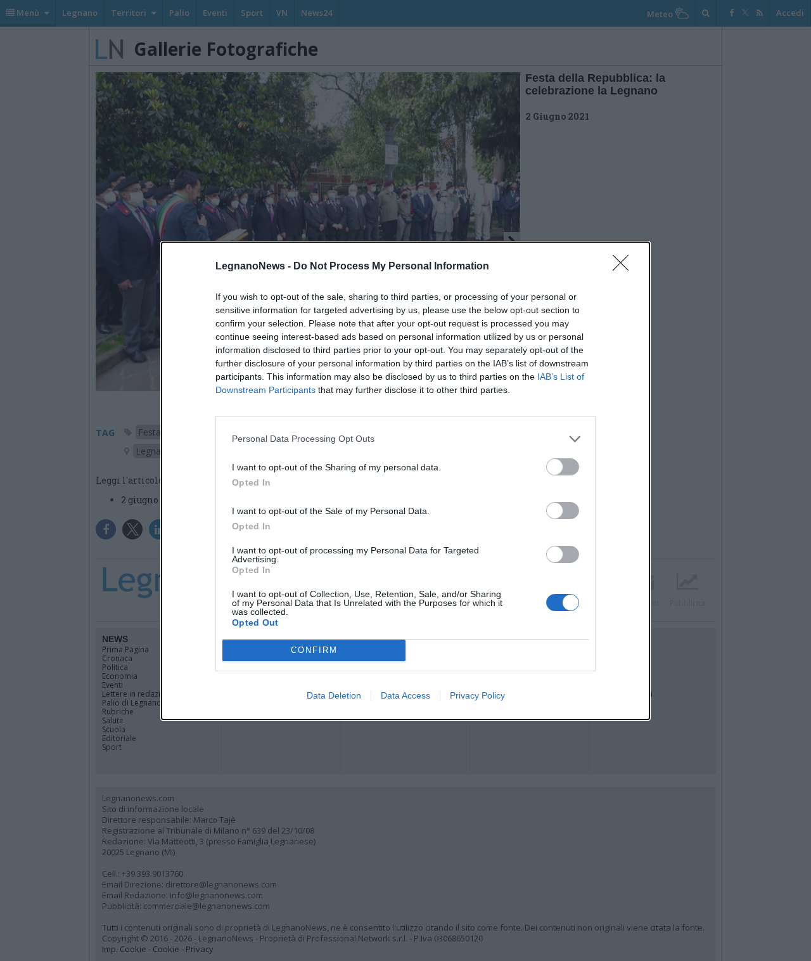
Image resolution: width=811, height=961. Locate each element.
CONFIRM (314, 650)
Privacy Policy (477, 695)
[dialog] (405, 480)
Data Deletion (334, 695)
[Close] (625, 267)
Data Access (405, 695)
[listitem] (405, 439)
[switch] (562, 466)
